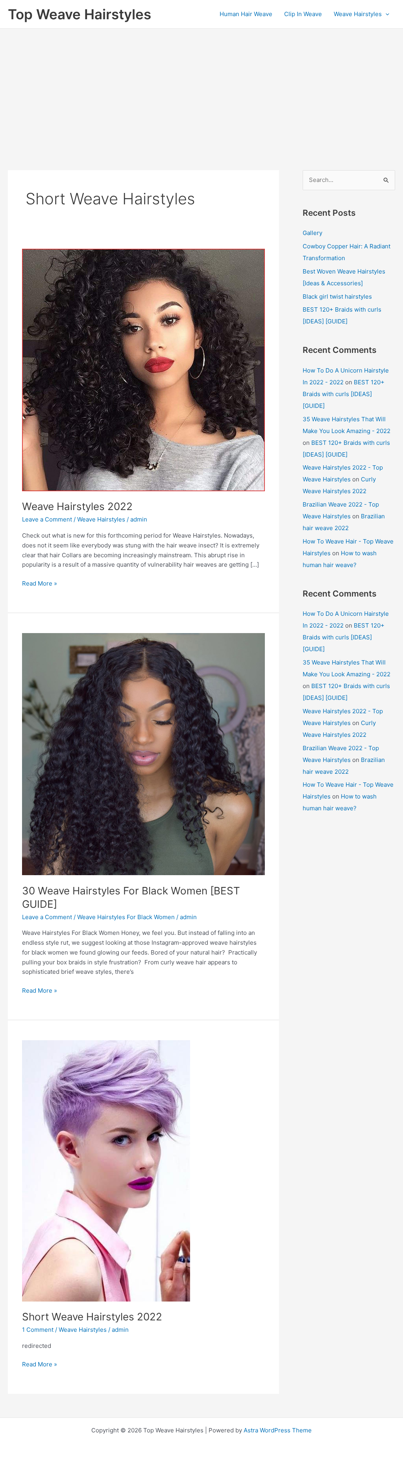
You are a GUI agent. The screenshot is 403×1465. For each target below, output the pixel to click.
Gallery (312, 233)
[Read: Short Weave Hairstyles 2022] (106, 1170)
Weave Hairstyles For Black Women (126, 917)
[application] (385, 14)
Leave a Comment (47, 519)
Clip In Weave (303, 14)
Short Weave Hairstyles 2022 (92, 1317)
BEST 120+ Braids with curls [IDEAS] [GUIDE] (344, 393)
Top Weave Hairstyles (79, 14)
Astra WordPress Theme (278, 1430)
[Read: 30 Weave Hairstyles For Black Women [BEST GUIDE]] (143, 753)
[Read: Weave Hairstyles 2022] (143, 369)
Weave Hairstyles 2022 (77, 506)
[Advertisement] (201, 88)
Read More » (39, 584)
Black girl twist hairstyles (337, 296)
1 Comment (38, 1329)
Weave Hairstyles (358, 14)
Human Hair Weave (246, 14)
